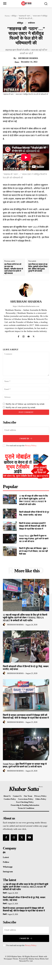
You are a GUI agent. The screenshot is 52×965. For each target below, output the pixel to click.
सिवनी (5, 893)
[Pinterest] (30, 102)
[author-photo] (5, 624)
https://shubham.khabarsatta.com (26, 306)
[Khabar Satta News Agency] (26, 3)
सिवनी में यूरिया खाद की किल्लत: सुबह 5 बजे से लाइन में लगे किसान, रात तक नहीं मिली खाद (33, 551)
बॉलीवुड (14, 16)
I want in (24, 438)
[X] (24, 102)
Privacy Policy (30, 445)
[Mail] (28, 336)
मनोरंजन (31, 23)
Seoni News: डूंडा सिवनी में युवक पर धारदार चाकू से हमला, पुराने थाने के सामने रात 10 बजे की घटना (33, 538)
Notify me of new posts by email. (21, 407)
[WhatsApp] (37, 102)
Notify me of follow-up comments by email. (25, 404)
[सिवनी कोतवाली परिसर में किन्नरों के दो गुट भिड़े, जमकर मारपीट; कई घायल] (10, 513)
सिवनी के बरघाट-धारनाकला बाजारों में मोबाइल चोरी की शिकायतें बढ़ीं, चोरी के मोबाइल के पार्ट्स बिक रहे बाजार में (32, 526)
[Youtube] (29, 837)
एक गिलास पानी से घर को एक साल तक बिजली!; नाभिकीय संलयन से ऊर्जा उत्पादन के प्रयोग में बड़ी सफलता (13, 268)
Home (7, 16)
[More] (44, 102)
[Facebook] (17, 102)
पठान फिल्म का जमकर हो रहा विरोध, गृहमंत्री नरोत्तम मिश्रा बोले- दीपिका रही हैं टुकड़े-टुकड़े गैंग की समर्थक (38, 267)
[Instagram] (23, 336)
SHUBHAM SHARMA (28, 58)
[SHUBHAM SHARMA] (26, 290)
